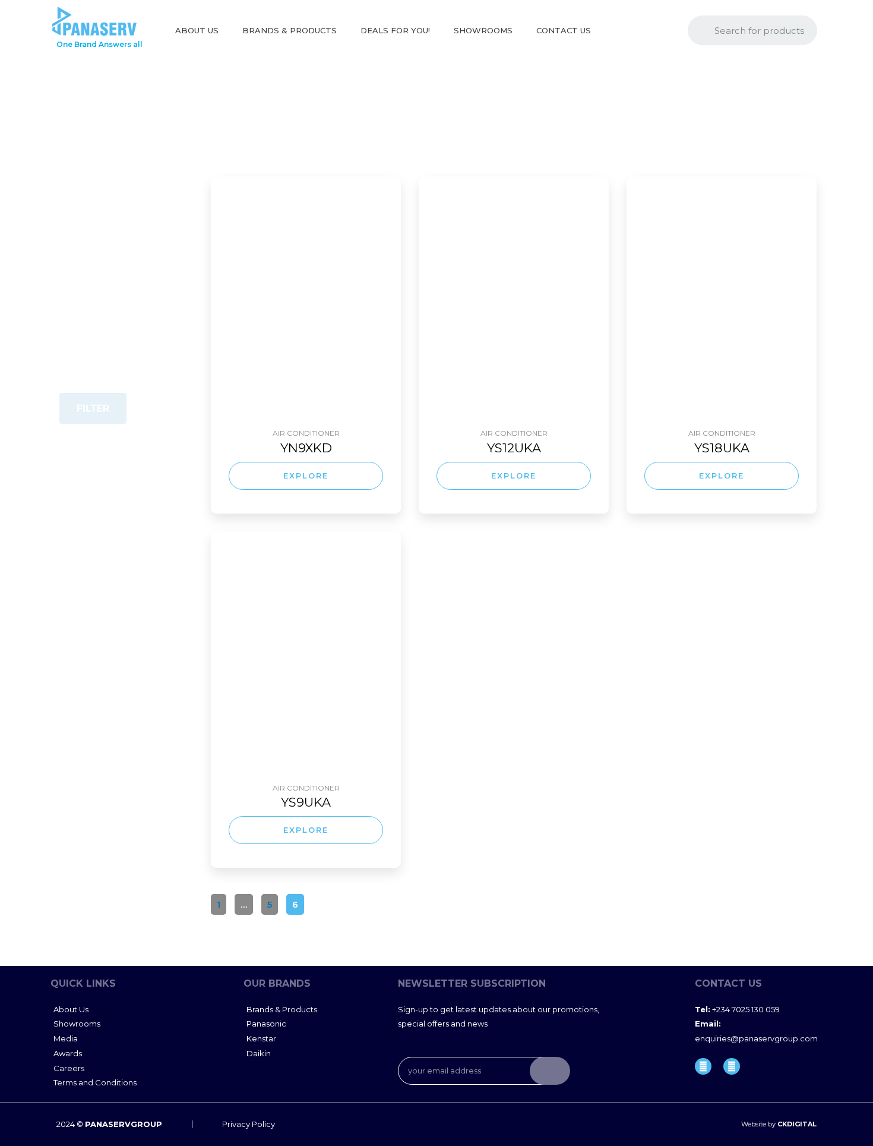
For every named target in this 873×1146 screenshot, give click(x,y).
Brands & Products (289, 30)
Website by (779, 1124)
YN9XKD (306, 447)
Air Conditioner (306, 433)
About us (197, 30)
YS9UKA (306, 802)
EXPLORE (305, 475)
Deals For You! (395, 30)
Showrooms (483, 30)
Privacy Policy (248, 1124)
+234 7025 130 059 (737, 1009)
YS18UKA (721, 447)
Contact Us (563, 30)
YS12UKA (514, 447)
